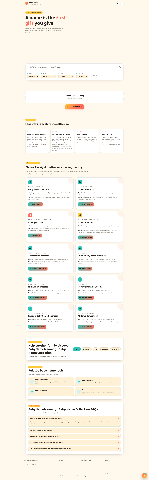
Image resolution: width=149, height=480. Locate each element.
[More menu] (122, 3)
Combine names (86, 237)
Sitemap (107, 473)
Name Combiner (85, 463)
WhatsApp (105, 349)
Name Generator (62, 465)
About (106, 467)
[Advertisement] (74, 48)
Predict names (86, 268)
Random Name (61, 469)
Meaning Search (62, 467)
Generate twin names (39, 268)
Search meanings (86, 298)
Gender (30, 73)
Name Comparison (109, 465)
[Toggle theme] (118, 3)
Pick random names (38, 327)
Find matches (36, 235)
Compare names (87, 327)
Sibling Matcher (86, 465)
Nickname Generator (87, 469)
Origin (44, 73)
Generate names (87, 204)
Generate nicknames (38, 298)
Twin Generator (85, 467)
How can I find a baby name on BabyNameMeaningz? (46, 418)
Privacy (107, 471)
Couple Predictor (110, 463)
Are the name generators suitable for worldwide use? (46, 442)
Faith (61, 73)
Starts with (81, 73)
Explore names (36, 204)
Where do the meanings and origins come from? (45, 436)
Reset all (95, 75)
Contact (107, 469)
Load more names (75, 106)
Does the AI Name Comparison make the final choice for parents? (50, 448)
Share (77, 349)
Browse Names (61, 463)
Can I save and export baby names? (41, 430)
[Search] (119, 66)
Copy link (116, 349)
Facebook (87, 349)
